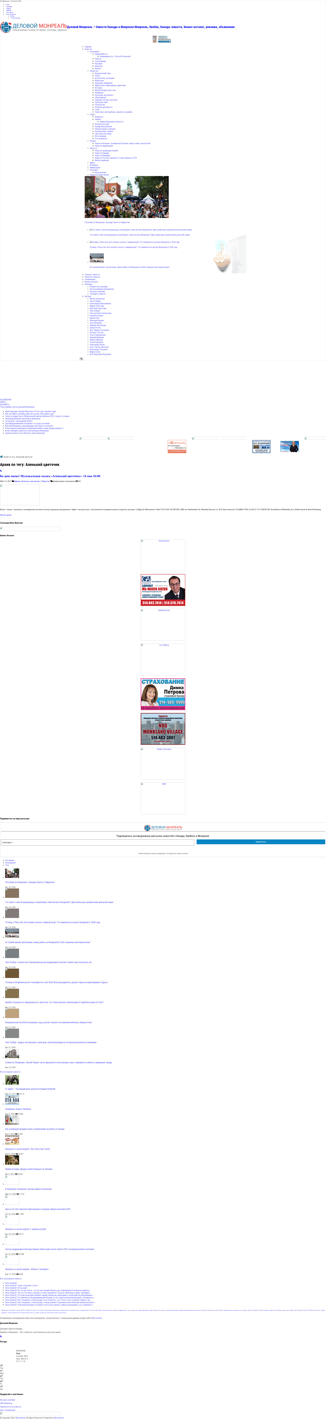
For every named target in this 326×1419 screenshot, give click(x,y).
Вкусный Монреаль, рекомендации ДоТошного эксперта (29, 426)
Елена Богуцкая (96, 315)
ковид (283, 1310)
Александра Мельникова (100, 303)
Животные (99, 80)
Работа (98, 59)
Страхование (100, 61)
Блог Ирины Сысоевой (99, 330)
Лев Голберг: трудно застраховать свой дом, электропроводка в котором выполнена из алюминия (50, 1042)
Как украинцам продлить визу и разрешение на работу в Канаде (34, 1129)
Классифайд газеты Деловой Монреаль (18, 407)
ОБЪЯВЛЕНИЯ (5, 399)
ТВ (159, 1310)
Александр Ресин (97, 344)
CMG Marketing (6, 1403)
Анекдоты (99, 117)
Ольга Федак (95, 301)
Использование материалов (102, 289)
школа (239, 1310)
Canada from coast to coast (47, 1313)
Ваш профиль (11, 14)
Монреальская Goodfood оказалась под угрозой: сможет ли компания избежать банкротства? (48, 1022)
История (98, 88)
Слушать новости (92, 274)
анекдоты (244, 1310)
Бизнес (98, 68)
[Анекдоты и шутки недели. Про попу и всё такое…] (12, 1144)
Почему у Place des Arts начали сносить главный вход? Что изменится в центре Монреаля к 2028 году (133, 247)
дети (275, 1310)
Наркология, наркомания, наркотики (110, 85)
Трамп (250, 1310)
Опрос (97, 76)
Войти (12, 16)
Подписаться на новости (10, 1407)
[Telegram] (10, 1336)
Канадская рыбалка (103, 126)
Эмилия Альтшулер (98, 325)
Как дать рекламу (97, 291)
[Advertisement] (163, 379)
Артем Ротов (95, 327)
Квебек (28, 1310)
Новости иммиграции (104, 146)
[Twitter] (5, 1336)
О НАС (7, 5)
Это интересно (101, 138)
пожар (168, 1310)
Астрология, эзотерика (104, 78)
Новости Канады (102, 153)
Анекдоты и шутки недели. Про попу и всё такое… (28, 1149)
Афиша (98, 119)
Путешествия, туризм (104, 131)
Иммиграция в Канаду (176, 1310)
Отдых (92, 114)
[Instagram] (7, 1336)
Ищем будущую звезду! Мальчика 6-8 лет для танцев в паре (30, 411)
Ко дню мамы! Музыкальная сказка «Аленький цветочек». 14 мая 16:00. (50, 476)
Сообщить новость (98, 294)
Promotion (23, 1313)
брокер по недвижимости (120, 1310)
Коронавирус (48, 1310)
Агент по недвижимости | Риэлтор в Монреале (89, 1310)
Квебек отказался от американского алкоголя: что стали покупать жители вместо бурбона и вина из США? (54, 1002)
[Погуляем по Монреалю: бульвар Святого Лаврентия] (127, 217)
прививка (155, 1310)
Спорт (97, 109)
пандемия (4, 1313)
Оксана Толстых (97, 332)
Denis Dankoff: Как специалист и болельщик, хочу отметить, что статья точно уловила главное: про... (48, 1300)
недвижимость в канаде (230, 1310)
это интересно (40, 1310)
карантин (317, 1310)
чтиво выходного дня (13, 1313)
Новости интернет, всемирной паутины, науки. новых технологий (122, 143)
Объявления (90, 279)
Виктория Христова (98, 308)
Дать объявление (7, 1410)
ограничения (62, 1313)
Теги (7, 865)
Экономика (94, 51)
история (132, 1310)
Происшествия (101, 102)
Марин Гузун (95, 352)
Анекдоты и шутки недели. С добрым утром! (25, 1229)
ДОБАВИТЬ (4, 404)
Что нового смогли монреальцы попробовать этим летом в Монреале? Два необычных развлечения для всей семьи (140, 235)
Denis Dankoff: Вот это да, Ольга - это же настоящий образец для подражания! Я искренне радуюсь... (48, 1290)
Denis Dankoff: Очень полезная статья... (22, 1285)
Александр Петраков (98, 349)
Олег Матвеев (96, 323)
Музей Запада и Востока (105, 90)
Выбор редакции (102, 160)
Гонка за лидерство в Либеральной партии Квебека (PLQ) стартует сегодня (37, 416)
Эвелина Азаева (97, 320)
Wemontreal (20, 1418)
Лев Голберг (95, 311)
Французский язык (103, 73)
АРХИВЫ (9, 7)
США (104, 1310)
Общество (94, 71)
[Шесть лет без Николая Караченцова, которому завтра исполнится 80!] (12, 1204)
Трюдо (150, 1310)
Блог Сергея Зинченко (99, 347)
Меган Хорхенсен (97, 298)
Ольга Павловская (97, 335)
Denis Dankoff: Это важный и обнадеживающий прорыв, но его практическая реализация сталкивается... (50, 1297)
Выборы (279, 1310)
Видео (92, 163)
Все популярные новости (10, 1278)
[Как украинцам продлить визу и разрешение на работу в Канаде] (12, 1124)
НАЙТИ (3, 402)
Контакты (9, 12)
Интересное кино (102, 124)
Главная (88, 47)
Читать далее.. (6, 515)
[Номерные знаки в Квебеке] (12, 1104)
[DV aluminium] (261, 446)
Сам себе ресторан (103, 134)
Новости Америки (102, 155)
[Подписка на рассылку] (1, 471)
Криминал (99, 92)
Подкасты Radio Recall (99, 175)
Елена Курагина (96, 342)
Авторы (88, 296)
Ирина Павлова (96, 340)
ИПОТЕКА (311, 1310)
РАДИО (8, 8)
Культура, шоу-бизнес (104, 95)
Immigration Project (257, 1310)
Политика (94, 170)
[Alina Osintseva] (177, 446)
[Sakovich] (120, 446)
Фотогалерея (100, 136)
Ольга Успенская (202, 1310)
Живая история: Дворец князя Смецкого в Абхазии (28, 1169)
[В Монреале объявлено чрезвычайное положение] (12, 1184)
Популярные (10, 863)
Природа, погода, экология (106, 100)
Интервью (94, 165)
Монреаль (13, 1310)
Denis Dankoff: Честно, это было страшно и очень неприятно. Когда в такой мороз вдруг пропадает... (48, 1293)
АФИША (8, 10)
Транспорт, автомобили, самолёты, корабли (113, 112)
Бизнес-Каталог (91, 282)
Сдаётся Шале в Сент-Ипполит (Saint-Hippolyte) (25, 433)
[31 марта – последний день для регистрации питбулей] (12, 1084)
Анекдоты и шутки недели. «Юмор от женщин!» (27, 1269)
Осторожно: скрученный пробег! (18, 421)
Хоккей (56, 1313)
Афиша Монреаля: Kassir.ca (111, 121)
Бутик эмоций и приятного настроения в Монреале (27, 431)
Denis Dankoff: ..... (12, 1283)
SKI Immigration (299, 1310)
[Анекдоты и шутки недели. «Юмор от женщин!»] (12, 1264)
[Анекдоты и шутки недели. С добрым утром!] (12, 1224)
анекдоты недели (268, 1310)
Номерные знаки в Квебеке (18, 1109)
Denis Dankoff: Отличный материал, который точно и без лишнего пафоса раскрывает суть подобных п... (49, 1305)
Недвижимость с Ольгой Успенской (115, 56)
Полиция (33, 1310)
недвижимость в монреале (68, 1310)
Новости (88, 49)
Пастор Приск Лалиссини (100, 313)
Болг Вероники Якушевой (100, 354)
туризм (323, 1310)
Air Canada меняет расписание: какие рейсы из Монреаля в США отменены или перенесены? (130, 267)
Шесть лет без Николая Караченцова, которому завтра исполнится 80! (37, 1209)
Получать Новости (92, 277)
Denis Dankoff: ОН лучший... (16, 1288)
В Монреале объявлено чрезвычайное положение (28, 1189)
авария (37, 1313)
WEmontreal (97, 1318)
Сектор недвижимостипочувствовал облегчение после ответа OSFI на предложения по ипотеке (49, 1249)
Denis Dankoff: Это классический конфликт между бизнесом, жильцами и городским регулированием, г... (50, 1295)
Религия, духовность (104, 107)
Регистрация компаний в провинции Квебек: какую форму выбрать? (34, 428)
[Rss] (1, 1336)
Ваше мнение (100, 172)
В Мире (93, 141)
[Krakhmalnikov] (205, 446)
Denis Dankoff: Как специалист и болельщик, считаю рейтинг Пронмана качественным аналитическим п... (50, 1302)
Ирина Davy (94, 318)
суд (129, 1310)
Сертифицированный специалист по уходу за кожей (27, 423)
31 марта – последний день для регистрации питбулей (30, 1089)
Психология (100, 105)
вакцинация (109, 1310)
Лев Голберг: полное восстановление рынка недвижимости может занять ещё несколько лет (48, 962)
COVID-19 (23, 1310)
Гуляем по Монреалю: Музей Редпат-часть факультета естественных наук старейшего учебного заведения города (58, 1062)
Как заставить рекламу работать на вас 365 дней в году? (29, 414)
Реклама (98, 63)
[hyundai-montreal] (233, 446)
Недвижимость (101, 54)
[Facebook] (3, 1336)
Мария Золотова (97, 306)
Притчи (306, 1310)
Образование (100, 97)
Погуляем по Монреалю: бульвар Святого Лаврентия (107, 222)
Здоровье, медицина (103, 83)
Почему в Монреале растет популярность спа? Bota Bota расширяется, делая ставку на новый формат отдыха (56, 982)
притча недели (290, 1310)
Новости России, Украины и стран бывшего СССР (116, 158)
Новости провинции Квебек (106, 150)
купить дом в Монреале (141, 1310)
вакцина (163, 1310)
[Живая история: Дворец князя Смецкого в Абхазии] (12, 1164)
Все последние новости (10, 1072)
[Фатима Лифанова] (92, 446)
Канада (18, 1310)
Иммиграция (95, 167)
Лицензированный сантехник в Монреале (22, 418)
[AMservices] (149, 446)
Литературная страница (105, 129)
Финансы (99, 66)
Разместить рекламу (99, 286)
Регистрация (15, 18)
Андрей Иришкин (97, 337)
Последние (9, 860)
